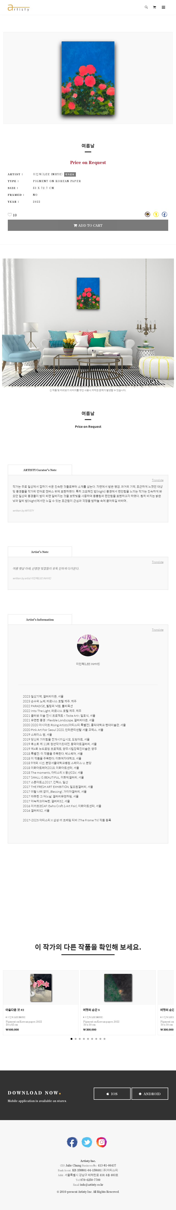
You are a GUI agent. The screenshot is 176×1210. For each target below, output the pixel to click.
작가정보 (69, 174)
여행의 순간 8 (91, 1009)
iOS (114, 1094)
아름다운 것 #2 (15, 1009)
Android (152, 1094)
